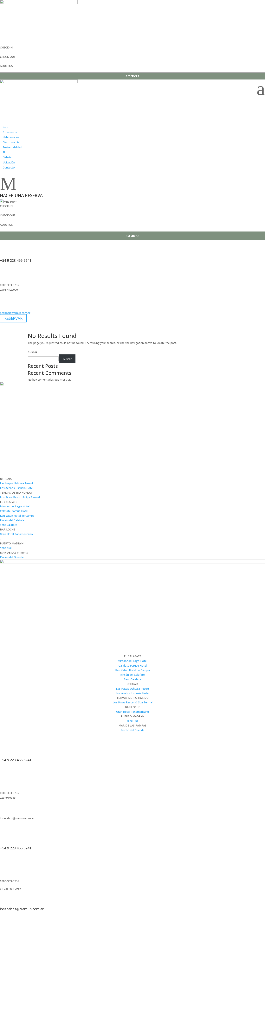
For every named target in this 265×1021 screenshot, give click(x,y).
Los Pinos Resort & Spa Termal (20, 497)
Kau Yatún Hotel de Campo (17, 515)
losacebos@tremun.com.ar (22, 909)
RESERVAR (132, 76)
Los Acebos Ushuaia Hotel (16, 488)
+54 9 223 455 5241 (15, 260)
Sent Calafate (8, 525)
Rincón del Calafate (12, 520)
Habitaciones (11, 137)
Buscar (32, 352)
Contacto (9, 167)
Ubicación (9, 162)
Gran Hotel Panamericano (16, 534)
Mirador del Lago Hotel (14, 506)
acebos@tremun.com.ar (15, 313)
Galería (7, 157)
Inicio (6, 127)
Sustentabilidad (12, 147)
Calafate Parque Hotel (14, 511)
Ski (4, 152)
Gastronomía (11, 142)
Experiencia (10, 132)
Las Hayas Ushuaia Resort (16, 483)
